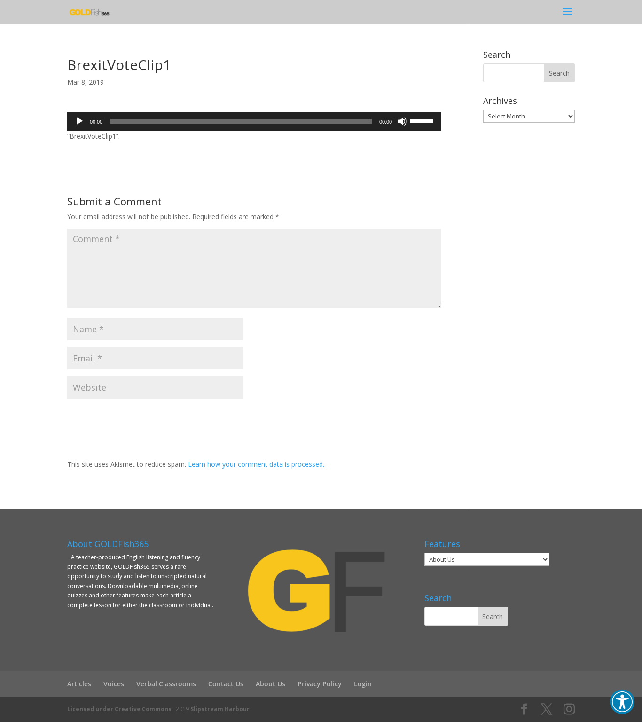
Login (363, 683)
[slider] (423, 120)
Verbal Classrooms (166, 683)
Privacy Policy (320, 683)
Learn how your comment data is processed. (256, 464)
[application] (254, 121)
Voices (113, 683)
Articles (79, 683)
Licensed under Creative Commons (119, 709)
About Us (270, 683)
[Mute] (402, 121)
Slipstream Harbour (220, 709)
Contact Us (225, 683)
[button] (622, 701)
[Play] (79, 121)
